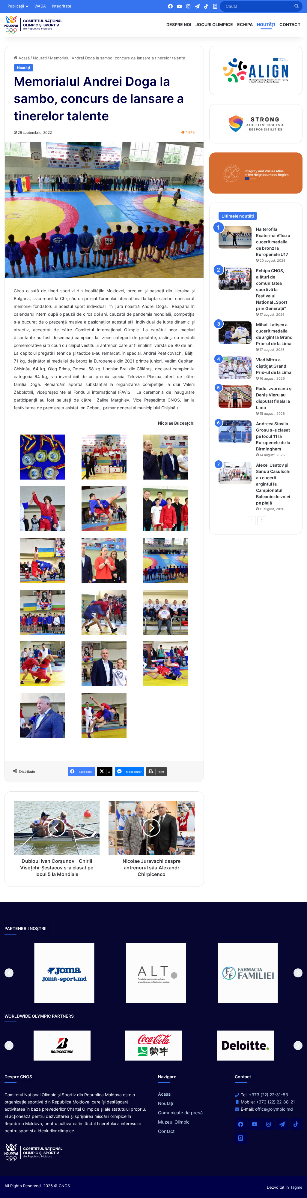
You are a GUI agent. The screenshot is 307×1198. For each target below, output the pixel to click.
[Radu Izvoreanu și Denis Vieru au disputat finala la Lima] (235, 396)
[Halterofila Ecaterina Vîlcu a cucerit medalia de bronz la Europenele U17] (235, 237)
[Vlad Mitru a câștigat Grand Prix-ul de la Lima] (235, 368)
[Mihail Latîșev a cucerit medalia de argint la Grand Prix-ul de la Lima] (235, 332)
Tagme (296, 1187)
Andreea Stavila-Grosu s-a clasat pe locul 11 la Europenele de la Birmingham (273, 436)
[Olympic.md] (33, 25)
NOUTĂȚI (266, 24)
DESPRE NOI (178, 24)
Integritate (61, 6)
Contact (166, 1131)
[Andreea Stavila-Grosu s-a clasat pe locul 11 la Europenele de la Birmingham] (235, 431)
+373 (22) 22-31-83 (268, 1094)
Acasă (23, 58)
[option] (62, 973)
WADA (40, 6)
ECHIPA (245, 24)
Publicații (15, 6)
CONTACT (289, 24)
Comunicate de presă (180, 1112)
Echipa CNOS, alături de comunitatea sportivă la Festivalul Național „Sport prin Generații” (271, 289)
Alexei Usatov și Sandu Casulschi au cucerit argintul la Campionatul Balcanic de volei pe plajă (273, 483)
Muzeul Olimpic (173, 1122)
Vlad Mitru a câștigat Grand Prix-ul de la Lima (273, 366)
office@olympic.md (274, 1109)
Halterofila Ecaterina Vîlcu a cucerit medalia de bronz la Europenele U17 (273, 242)
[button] (8, 972)
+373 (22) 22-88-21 (275, 1101)
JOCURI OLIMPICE (214, 24)
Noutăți (40, 58)
